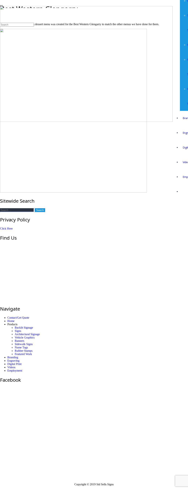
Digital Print (14, 364)
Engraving (13, 360)
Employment (14, 370)
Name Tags (21, 347)
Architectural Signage (27, 334)
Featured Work (23, 354)
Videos (11, 367)
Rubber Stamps (23, 350)
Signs (18, 330)
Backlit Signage (24, 327)
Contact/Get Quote (18, 317)
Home (11, 321)
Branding (12, 357)
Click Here (6, 228)
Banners (19, 340)
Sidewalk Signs (24, 344)
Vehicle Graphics (25, 337)
